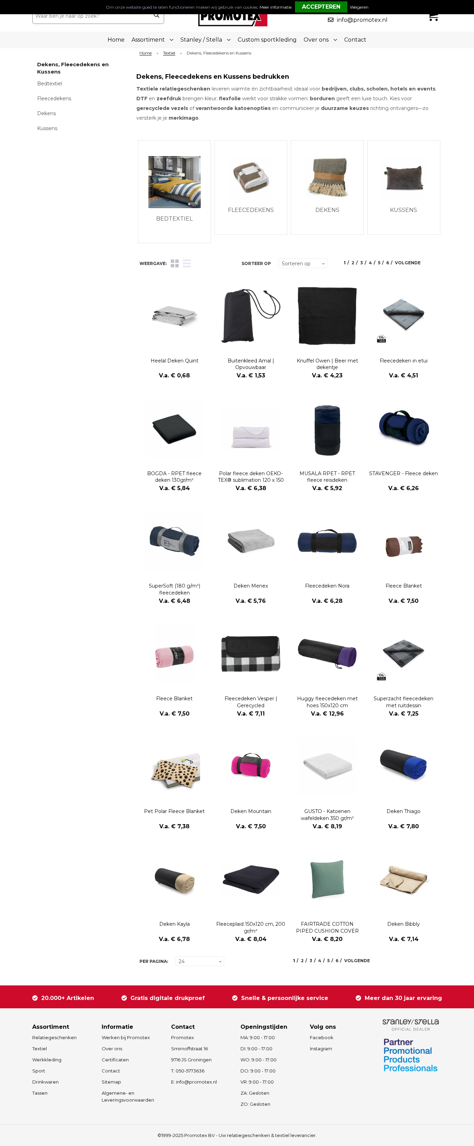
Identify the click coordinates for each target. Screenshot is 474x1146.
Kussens (47, 128)
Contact (355, 39)
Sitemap (111, 1082)
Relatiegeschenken (54, 1037)
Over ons (112, 1048)
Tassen (40, 1093)
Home (116, 39)
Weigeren (359, 7)
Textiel (169, 53)
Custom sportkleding (267, 39)
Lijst (187, 263)
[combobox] (91, 16)
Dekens (46, 113)
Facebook (321, 1037)
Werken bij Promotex (126, 1037)
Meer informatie (275, 7)
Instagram (321, 1048)
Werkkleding (46, 1059)
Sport (38, 1071)
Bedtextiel (49, 83)
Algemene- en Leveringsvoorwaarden (128, 1096)
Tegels (175, 263)
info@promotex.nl (362, 20)
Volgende (408, 262)
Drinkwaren (45, 1082)
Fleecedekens (54, 98)
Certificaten (115, 1059)
